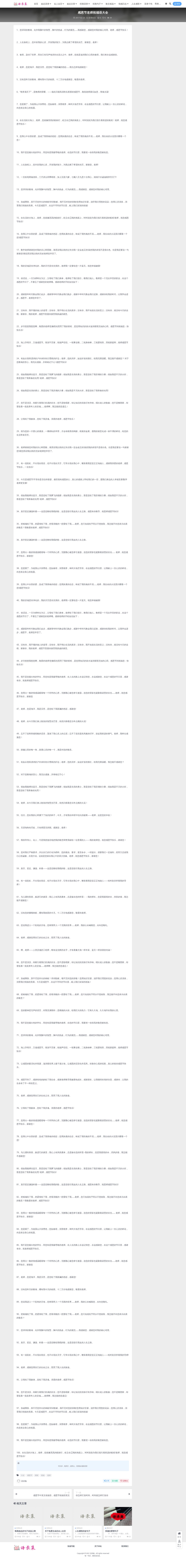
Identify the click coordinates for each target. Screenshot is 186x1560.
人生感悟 (135, 3)
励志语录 (45, 3)
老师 (49, 1475)
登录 (178, 4)
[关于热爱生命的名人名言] (58, 1516)
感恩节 (29, 1475)
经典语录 (84, 3)
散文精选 (110, 3)
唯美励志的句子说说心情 (25, 1531)
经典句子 (97, 3)
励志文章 (71, 3)
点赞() (125, 1481)
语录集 (24, 1481)
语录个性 (148, 3)
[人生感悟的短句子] (88, 1516)
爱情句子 (110, 1528)
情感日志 (123, 3)
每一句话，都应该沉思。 (93, 1556)
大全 (22, 1475)
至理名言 (92, 17)
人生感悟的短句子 (82, 1531)
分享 (107, 1481)
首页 (36, 3)
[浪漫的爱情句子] (118, 1516)
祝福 (42, 1475)
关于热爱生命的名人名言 (55, 1531)
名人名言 (58, 3)
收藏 (116, 1481)
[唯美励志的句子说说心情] (28, 1516)
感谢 (36, 1475)
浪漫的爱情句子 (111, 1531)
